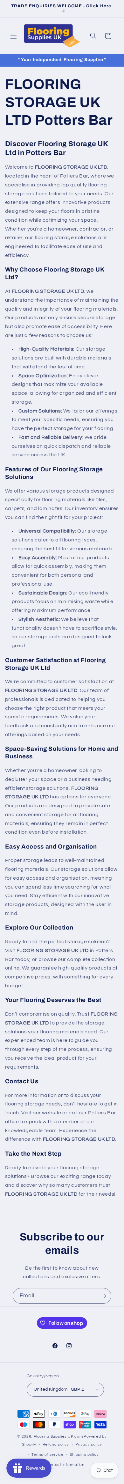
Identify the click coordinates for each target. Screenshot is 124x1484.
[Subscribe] (103, 1296)
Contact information (65, 1465)
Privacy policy (88, 1444)
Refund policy (56, 1444)
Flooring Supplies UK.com (58, 1436)
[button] (13, 36)
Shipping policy (84, 1454)
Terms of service (47, 1454)
